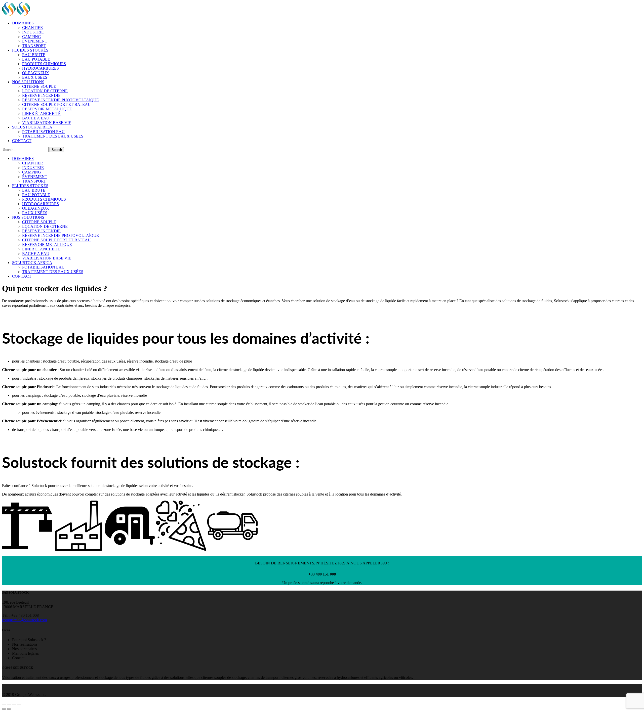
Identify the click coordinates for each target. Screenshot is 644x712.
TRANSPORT (34, 45)
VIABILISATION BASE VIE (46, 122)
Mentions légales (25, 653)
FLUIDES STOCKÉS (30, 50)
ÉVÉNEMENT (34, 41)
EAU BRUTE (33, 55)
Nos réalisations (24, 644)
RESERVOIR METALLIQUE (47, 109)
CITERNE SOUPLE (39, 86)
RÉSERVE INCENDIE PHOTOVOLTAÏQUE (60, 100)
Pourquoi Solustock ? (29, 640)
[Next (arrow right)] (9, 709)
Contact (18, 658)
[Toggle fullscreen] (14, 704)
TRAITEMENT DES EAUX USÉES (52, 136)
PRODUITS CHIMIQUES (44, 64)
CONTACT (21, 141)
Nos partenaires (24, 649)
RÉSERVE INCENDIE (41, 95)
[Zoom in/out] (19, 704)
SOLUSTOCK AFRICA (32, 127)
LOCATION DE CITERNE (45, 91)
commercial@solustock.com (24, 620)
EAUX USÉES (34, 77)
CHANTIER (32, 27)
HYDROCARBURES (40, 68)
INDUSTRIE (33, 32)
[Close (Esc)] (4, 704)
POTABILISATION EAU (43, 131)
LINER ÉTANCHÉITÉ (41, 113)
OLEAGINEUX (35, 73)
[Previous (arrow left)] (4, 709)
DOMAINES (23, 23)
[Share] (9, 704)
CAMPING (31, 36)
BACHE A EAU (35, 118)
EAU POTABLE (36, 59)
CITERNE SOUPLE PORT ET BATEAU (56, 104)
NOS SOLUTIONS (28, 82)
